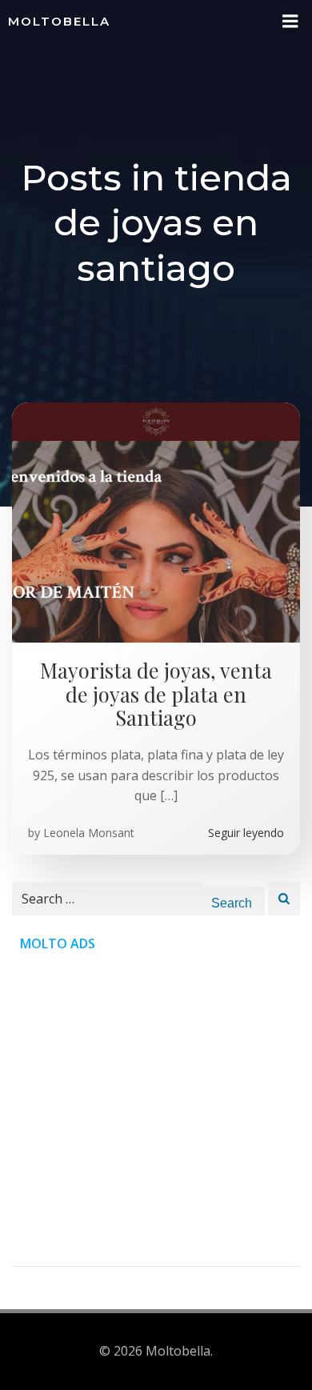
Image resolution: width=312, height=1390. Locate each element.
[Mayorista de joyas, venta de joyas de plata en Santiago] (156, 522)
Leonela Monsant (88, 832)
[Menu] (290, 21)
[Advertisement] (156, 1110)
